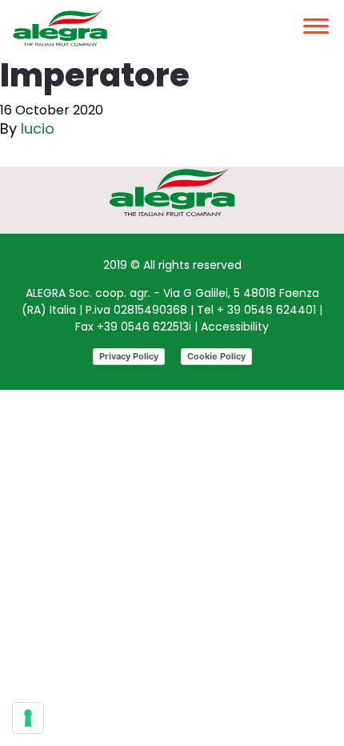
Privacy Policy (128, 356)
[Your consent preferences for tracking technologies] (28, 718)
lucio (37, 128)
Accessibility (235, 327)
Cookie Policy (216, 356)
